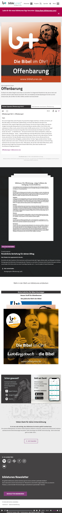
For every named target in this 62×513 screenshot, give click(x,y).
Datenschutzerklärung (14, 506)
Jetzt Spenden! (32, 443)
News (42, 512)
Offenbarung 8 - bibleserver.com (11, 152)
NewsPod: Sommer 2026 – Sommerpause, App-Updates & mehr (23, 512)
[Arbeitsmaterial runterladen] (31, 210)
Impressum (5, 506)
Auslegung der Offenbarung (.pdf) (13, 273)
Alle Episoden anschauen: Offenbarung (43, 109)
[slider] (20, 510)
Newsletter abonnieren (15, 496)
